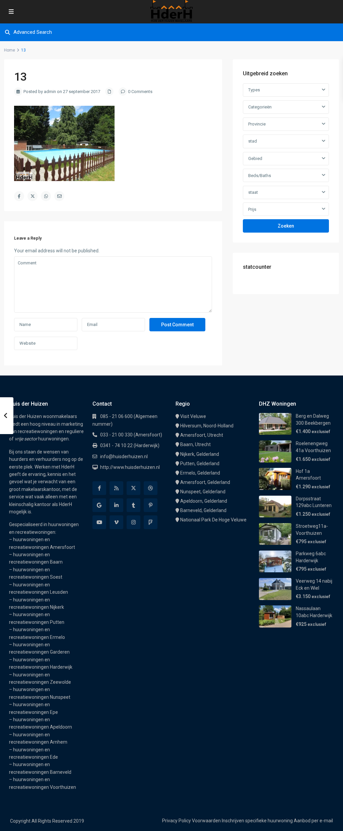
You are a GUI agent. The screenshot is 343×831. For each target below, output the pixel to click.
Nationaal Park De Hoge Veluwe (213, 519)
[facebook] (99, 488)
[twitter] (133, 488)
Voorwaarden (206, 820)
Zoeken (286, 226)
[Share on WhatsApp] (46, 196)
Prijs (252, 209)
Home (9, 50)
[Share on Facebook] (19, 196)
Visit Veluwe (193, 416)
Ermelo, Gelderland (200, 473)
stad (252, 141)
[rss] (116, 488)
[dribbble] (150, 488)
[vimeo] (116, 522)
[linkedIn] (116, 505)
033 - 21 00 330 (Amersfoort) (131, 434)
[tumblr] (133, 505)
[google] (99, 505)
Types (254, 89)
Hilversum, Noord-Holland (206, 425)
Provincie (257, 124)
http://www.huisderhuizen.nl (130, 467)
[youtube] (99, 522)
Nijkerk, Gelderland (199, 454)
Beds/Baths (259, 175)
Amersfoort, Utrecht (201, 435)
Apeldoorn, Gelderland (203, 501)
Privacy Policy (176, 820)
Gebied (255, 158)
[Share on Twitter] (32, 196)
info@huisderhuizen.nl (124, 456)
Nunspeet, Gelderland (202, 491)
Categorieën (260, 106)
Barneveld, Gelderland (203, 510)
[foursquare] (150, 522)
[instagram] (133, 522)
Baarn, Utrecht (195, 444)
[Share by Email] (59, 196)
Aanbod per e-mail (313, 820)
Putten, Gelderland (199, 463)
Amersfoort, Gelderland (205, 482)
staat (253, 192)
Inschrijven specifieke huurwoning (257, 820)
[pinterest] (150, 505)
